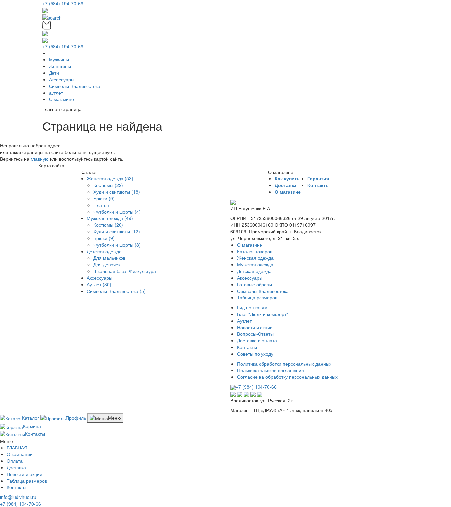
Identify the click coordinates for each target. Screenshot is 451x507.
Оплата (15, 460)
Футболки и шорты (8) (117, 244)
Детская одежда (104, 251)
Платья (101, 205)
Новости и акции (255, 327)
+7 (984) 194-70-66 (62, 3)
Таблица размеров (257, 297)
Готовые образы (254, 284)
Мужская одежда (255, 264)
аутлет (56, 92)
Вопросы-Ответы (255, 334)
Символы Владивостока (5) (116, 291)
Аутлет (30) (99, 284)
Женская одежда (255, 257)
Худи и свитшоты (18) (116, 191)
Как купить (287, 178)
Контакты (318, 185)
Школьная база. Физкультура (124, 271)
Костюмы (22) (108, 185)
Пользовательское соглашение (270, 370)
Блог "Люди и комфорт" (262, 314)
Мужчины (59, 59)
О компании (20, 454)
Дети (54, 72)
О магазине (61, 99)
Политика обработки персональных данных (284, 363)
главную (40, 158)
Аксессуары (61, 79)
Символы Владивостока (74, 86)
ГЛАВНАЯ (17, 447)
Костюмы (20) (108, 224)
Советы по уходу (255, 353)
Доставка (285, 185)
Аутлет (244, 320)
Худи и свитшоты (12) (116, 231)
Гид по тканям (252, 307)
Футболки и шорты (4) (117, 211)
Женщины (60, 66)
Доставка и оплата (257, 340)
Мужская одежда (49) (110, 218)
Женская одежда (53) (110, 178)
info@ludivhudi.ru (18, 497)
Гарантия (318, 178)
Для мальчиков (109, 257)
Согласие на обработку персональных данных (287, 376)
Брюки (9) (104, 198)
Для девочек (106, 264)
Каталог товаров (254, 251)
